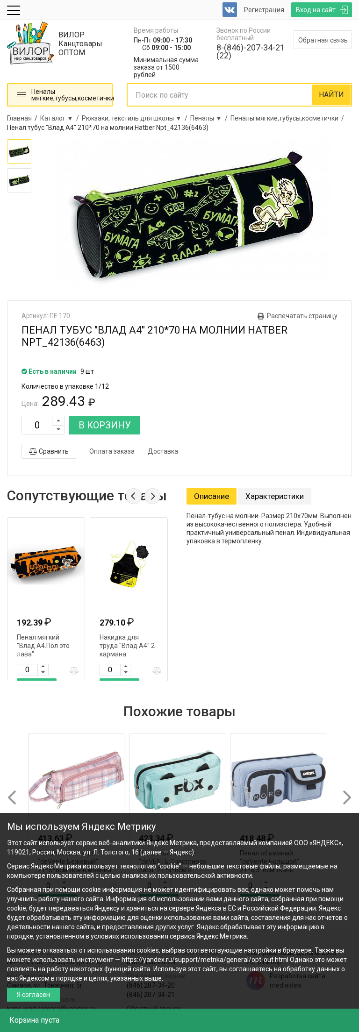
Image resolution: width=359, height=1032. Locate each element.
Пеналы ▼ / (210, 118)
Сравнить (53, 451)
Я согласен (33, 994)
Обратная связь (323, 40)
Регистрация (264, 10)
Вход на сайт (316, 10)
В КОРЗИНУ (105, 425)
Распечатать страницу (302, 316)
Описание (211, 496)
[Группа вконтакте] (230, 9)
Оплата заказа (112, 451)
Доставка (163, 451)
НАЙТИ (331, 94)
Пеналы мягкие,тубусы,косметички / (288, 118)
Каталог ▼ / (61, 118)
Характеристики (274, 496)
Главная (19, 118)
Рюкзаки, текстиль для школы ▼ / (136, 118)
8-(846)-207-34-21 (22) (250, 51)
